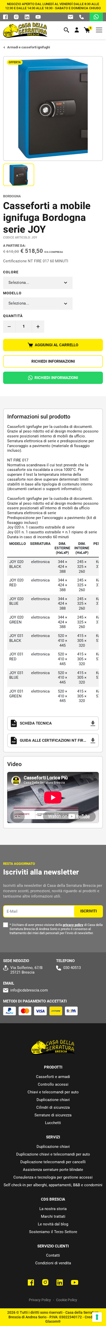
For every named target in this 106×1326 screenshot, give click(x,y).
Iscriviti (88, 911)
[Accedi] (77, 30)
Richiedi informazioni (53, 361)
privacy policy (73, 925)
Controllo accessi (53, 1084)
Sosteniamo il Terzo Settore (53, 1232)
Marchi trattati (53, 1216)
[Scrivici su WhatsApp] (96, 16)
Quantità (13, 316)
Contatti (53, 1255)
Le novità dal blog (53, 1224)
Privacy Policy (40, 1300)
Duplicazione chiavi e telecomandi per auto (53, 1154)
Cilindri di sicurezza (53, 1107)
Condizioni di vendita (53, 1263)
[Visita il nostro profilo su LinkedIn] (27, 17)
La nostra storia (53, 1208)
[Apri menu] (99, 30)
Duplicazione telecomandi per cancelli (53, 1162)
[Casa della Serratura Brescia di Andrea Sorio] (25, 30)
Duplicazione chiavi (53, 1099)
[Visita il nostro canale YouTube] (74, 1282)
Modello (12, 293)
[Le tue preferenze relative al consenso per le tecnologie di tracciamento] (97, 1317)
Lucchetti (53, 1122)
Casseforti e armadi (53, 1076)
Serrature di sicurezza (53, 1115)
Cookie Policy (66, 1300)
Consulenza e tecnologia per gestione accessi (53, 1177)
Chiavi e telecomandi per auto (53, 1092)
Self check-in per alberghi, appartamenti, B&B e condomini (53, 1185)
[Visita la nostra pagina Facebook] (5, 17)
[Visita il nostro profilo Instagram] (16, 17)
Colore (11, 272)
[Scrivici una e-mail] (70, 17)
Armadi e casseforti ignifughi (28, 47)
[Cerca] (66, 30)
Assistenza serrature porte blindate (53, 1169)
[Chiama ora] (81, 17)
